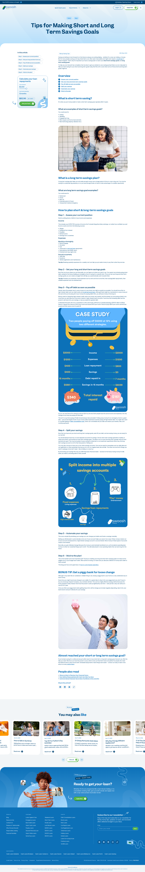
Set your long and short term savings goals (74, 81)
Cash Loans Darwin (55, 854)
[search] (141, 8)
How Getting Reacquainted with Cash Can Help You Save (77, 677)
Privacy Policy (24, 860)
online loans (70, 664)
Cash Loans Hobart (69, 854)
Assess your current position (69, 79)
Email (99, 825)
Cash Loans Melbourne (83, 854)
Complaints (32, 860)
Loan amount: (22, 84)
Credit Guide (9, 860)
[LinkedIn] (108, 842)
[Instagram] (99, 842)
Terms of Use (17, 860)
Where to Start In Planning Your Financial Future (74, 675)
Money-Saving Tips (65, 53)
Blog (76, 18)
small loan (120, 59)
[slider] (26, 88)
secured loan (71, 248)
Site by (131, 860)
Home (69, 18)
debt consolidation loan (77, 421)
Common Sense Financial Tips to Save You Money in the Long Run (79, 678)
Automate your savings (68, 89)
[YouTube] (113, 842)
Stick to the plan (66, 91)
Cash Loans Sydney (110, 854)
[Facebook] (104, 842)
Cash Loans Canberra (41, 854)
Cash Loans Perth (97, 854)
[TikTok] (117, 842)
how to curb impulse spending (89, 565)
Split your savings (66, 86)
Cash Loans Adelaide (12, 854)
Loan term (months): (24, 91)
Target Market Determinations (43, 860)
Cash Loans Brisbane (27, 854)
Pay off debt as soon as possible (70, 84)
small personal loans (89, 292)
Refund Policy (55, 860)
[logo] (9, 8)
